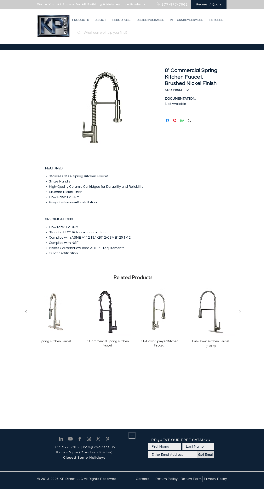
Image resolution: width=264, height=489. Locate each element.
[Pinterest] (107, 439)
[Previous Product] (26, 311)
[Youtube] (70, 439)
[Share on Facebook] (167, 120)
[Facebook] (79, 439)
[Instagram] (89, 439)
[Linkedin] (61, 439)
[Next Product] (240, 311)
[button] (216, 20)
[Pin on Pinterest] (174, 120)
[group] (133, 318)
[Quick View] (55, 312)
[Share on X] (189, 120)
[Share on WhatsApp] (182, 120)
